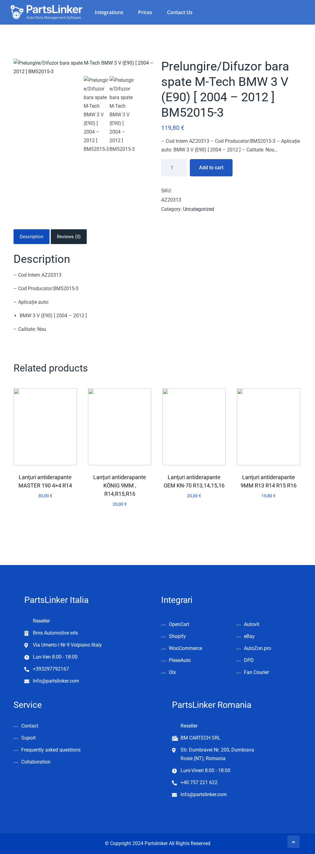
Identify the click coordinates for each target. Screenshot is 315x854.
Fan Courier (256, 672)
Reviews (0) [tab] (69, 236)
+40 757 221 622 (199, 782)
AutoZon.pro (257, 648)
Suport (28, 738)
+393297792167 (51, 669)
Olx (172, 672)
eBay (249, 636)
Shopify (177, 636)
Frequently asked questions (51, 750)
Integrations (109, 12)
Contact (29, 726)
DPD (249, 660)
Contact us (180, 12)
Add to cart (211, 167)
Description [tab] (31, 236)
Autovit (251, 624)
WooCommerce (185, 648)
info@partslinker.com (204, 794)
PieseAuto (180, 660)
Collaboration (35, 762)
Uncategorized (198, 209)
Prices (145, 12)
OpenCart (179, 624)
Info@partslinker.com (56, 681)
